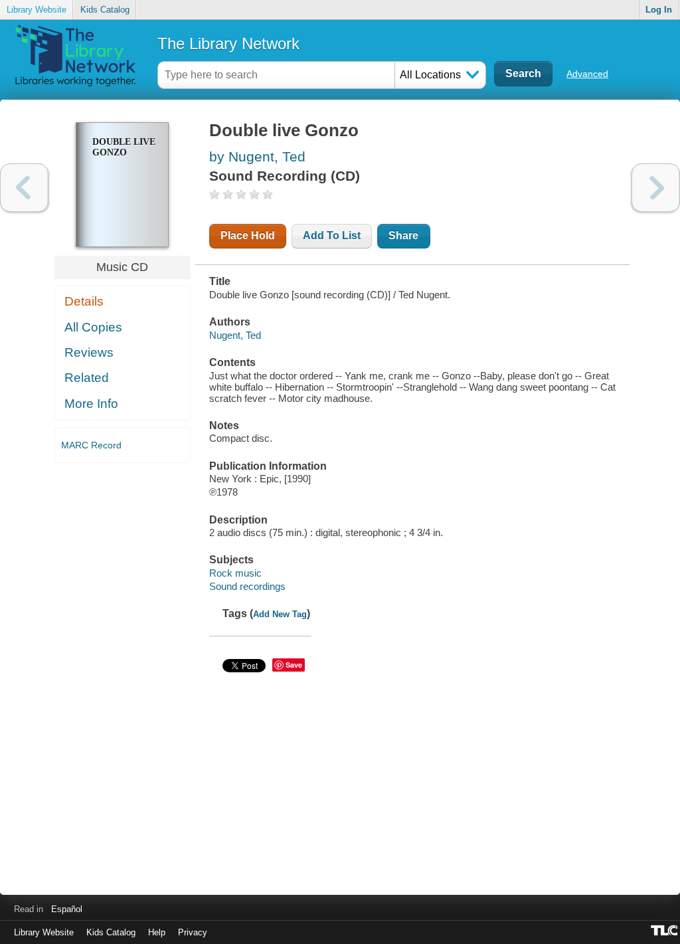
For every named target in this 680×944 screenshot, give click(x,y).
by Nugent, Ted (257, 156)
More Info (91, 404)
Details (84, 301)
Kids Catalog (104, 10)
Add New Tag (280, 614)
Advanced (587, 73)
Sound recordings (247, 586)
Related (86, 378)
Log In (658, 10)
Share (403, 235)
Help (156, 932)
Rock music (235, 573)
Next (656, 187)
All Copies (93, 327)
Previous (24, 187)
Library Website (36, 10)
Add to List (332, 235)
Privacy (192, 932)
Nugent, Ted (235, 335)
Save (294, 665)
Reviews (89, 352)
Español (66, 909)
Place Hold (247, 235)
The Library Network (228, 43)
